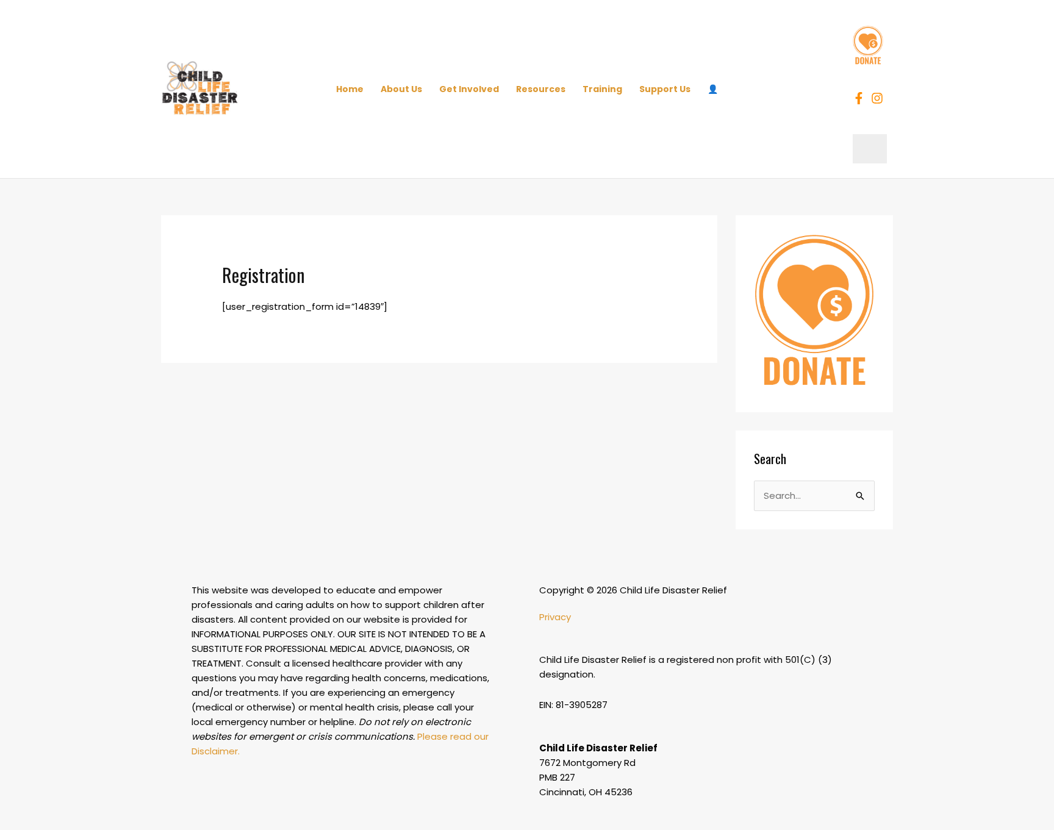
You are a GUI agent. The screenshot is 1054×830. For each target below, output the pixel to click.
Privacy (555, 616)
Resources (540, 89)
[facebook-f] (861, 98)
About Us (401, 89)
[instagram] (879, 98)
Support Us (664, 89)
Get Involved (469, 89)
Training (602, 89)
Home (350, 89)
